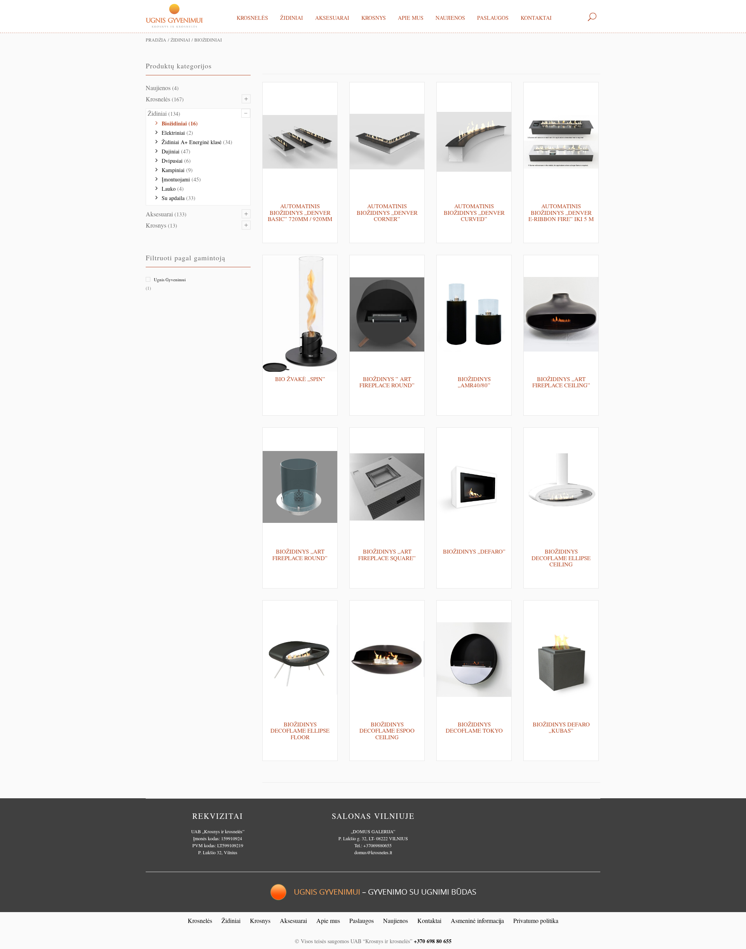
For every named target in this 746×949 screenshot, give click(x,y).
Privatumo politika (535, 920)
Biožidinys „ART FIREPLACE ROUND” (300, 554)
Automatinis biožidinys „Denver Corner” (387, 212)
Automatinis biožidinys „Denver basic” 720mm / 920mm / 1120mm (300, 215)
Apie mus (411, 17)
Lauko (169, 188)
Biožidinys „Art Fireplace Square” (387, 554)
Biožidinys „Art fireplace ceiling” (561, 382)
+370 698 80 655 (432, 941)
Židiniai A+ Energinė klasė (191, 142)
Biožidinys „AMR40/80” (474, 382)
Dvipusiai (172, 160)
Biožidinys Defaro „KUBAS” (561, 727)
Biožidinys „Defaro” (474, 551)
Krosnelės (252, 17)
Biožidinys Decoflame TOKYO (474, 727)
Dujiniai (171, 151)
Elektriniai (173, 132)
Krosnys (373, 17)
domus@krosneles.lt (373, 852)
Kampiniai (173, 170)
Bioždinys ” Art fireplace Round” (387, 382)
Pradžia (156, 40)
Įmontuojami (176, 179)
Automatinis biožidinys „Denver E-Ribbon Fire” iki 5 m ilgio (561, 215)
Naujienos (450, 17)
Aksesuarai (332, 17)
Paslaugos (493, 17)
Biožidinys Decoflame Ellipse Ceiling (561, 557)
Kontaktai (536, 17)
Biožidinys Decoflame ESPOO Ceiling (387, 730)
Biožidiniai (174, 123)
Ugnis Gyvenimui (170, 279)
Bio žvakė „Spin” (300, 379)
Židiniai (291, 17)
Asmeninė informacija (477, 920)
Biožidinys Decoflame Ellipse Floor (299, 730)
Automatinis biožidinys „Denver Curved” (474, 212)
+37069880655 (377, 845)
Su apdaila (173, 198)
